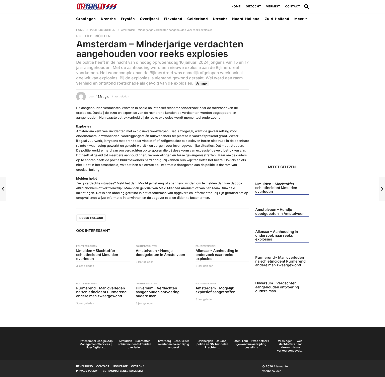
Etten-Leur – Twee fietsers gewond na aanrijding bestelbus (251, 344)
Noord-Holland (246, 19)
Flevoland (173, 19)
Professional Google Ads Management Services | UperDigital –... (96, 344)
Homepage (120, 366)
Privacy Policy (87, 370)
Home (236, 6)
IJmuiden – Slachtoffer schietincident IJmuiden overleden (97, 255)
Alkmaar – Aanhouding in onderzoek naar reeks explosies (217, 255)
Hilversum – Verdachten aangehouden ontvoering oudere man (157, 292)
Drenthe (108, 19)
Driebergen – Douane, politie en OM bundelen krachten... (212, 344)
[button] (306, 6)
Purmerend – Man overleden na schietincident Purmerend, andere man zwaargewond (102, 292)
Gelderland (197, 19)
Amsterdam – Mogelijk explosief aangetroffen (215, 290)
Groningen (86, 19)
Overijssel (149, 19)
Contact (292, 6)
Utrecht (220, 19)
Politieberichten (93, 36)
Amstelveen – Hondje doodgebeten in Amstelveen (160, 253)
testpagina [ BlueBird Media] (122, 370)
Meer (299, 19)
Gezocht (253, 6)
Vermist (273, 6)
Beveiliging (84, 366)
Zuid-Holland (277, 19)
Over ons (137, 366)
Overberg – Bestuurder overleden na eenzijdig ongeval (173, 344)
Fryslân (128, 19)
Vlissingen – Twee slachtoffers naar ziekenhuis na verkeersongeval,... (290, 345)
